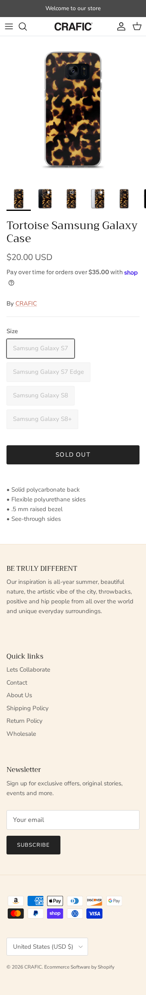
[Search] (27, 26)
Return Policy (24, 721)
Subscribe (33, 845)
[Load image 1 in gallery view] (73, 109)
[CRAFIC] (73, 26)
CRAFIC (26, 303)
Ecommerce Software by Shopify (79, 967)
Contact (16, 683)
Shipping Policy (27, 708)
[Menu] (9, 26)
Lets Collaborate (28, 670)
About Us (19, 695)
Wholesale (21, 734)
